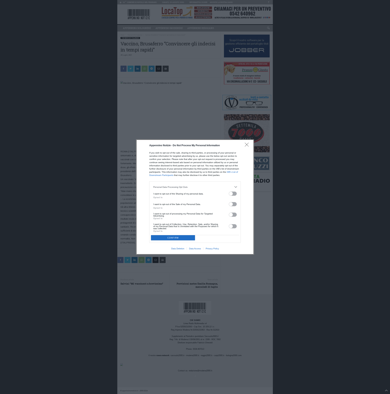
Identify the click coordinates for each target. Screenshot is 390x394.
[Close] (248, 145)
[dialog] (195, 197)
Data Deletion (177, 248)
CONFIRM (173, 238)
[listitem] (195, 187)
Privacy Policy (212, 248)
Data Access (195, 248)
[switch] (233, 194)
